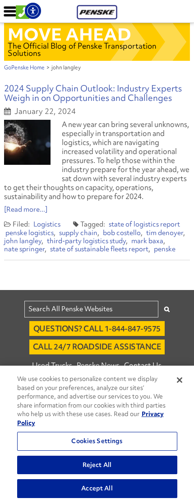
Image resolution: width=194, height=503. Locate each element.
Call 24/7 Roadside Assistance (97, 346)
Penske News (98, 365)
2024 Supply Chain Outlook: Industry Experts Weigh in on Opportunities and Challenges (93, 93)
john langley (23, 241)
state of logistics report (144, 224)
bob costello (122, 233)
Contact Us (143, 365)
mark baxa (147, 241)
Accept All (96, 488)
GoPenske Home (24, 67)
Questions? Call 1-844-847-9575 (97, 328)
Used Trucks (52, 365)
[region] (97, 434)
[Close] (179, 380)
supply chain (78, 233)
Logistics (46, 224)
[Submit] (167, 309)
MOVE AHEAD (69, 34)
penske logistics (29, 233)
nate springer (24, 249)
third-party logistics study (86, 241)
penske (165, 249)
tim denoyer (164, 233)
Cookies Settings (96, 441)
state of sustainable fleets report (99, 249)
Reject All (97, 465)
